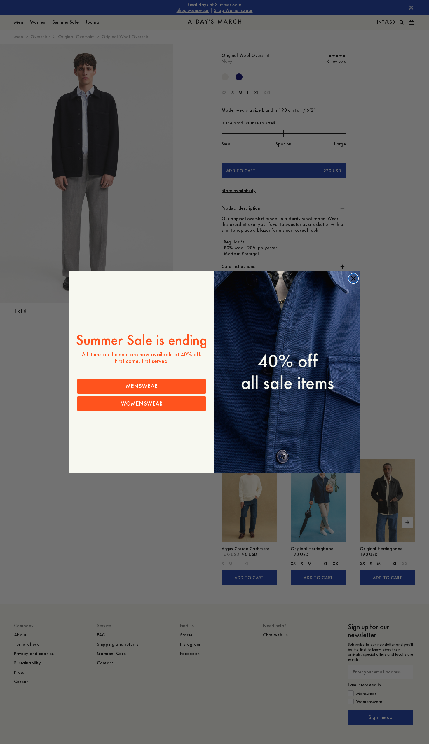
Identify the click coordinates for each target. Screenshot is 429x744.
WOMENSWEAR (142, 403)
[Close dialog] (353, 278)
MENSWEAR (142, 386)
